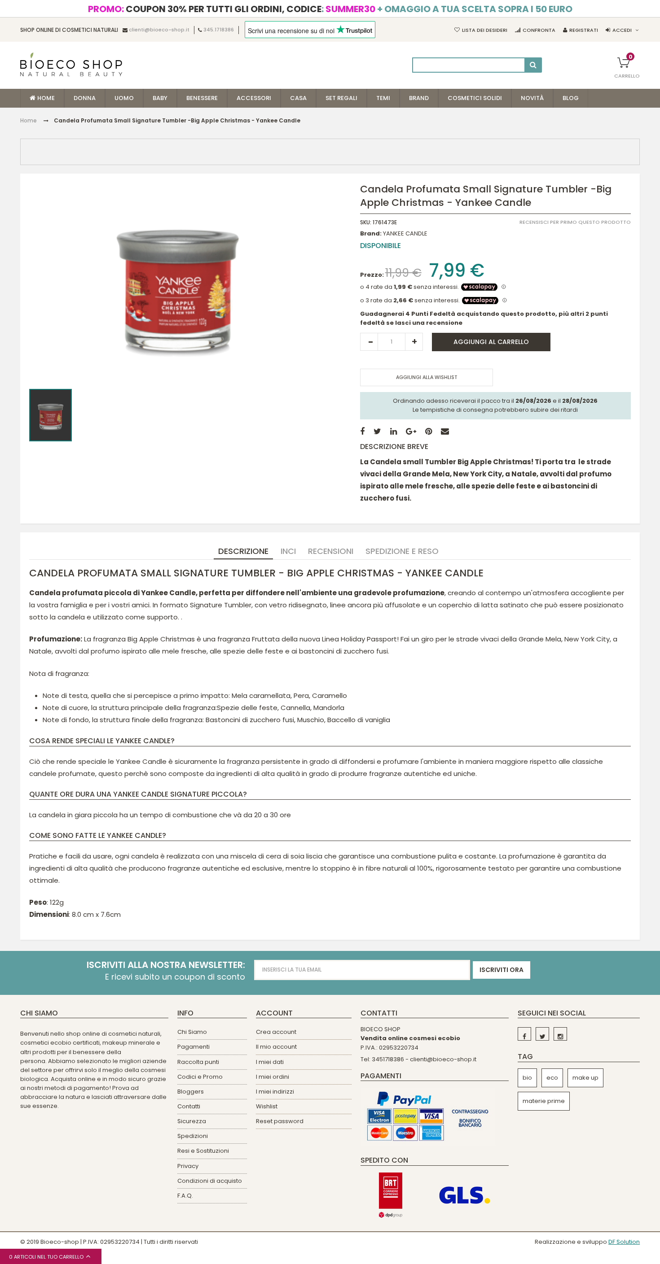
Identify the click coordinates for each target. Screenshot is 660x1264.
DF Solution (624, 1242)
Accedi (622, 30)
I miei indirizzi (275, 1091)
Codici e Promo (200, 1076)
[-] (524, 1034)
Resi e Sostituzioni (203, 1150)
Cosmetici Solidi (475, 98)
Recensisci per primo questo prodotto (575, 222)
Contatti (188, 1106)
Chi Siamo (192, 1032)
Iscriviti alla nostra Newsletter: (166, 965)
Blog (571, 98)
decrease (369, 342)
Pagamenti (193, 1046)
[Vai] (533, 65)
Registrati (583, 30)
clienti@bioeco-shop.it (159, 30)
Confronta (539, 30)
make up (585, 1077)
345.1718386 (218, 30)
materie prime (544, 1101)
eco (552, 1077)
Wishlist (266, 1106)
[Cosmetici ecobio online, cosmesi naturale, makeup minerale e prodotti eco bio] (71, 64)
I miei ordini (272, 1076)
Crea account (276, 1032)
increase (414, 342)
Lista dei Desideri (484, 30)
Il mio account (276, 1046)
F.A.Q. (185, 1195)
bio (527, 1077)
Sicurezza (191, 1121)
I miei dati (270, 1062)
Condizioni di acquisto (209, 1181)
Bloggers (190, 1091)
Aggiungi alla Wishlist (426, 377)
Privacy (187, 1166)
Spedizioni (192, 1136)
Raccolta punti (198, 1062)
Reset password (280, 1121)
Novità (532, 98)
